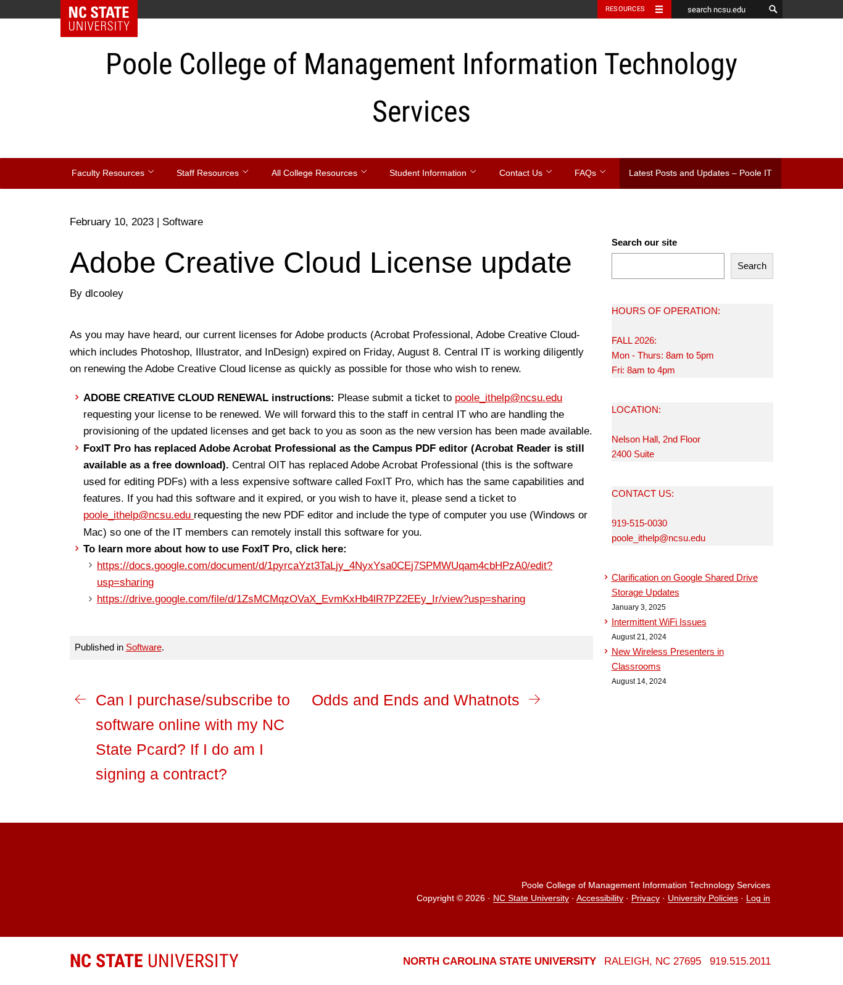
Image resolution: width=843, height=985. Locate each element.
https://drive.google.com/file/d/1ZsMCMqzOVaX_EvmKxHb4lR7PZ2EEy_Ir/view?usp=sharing (311, 599)
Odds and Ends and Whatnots (416, 700)
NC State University (531, 899)
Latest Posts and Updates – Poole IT (700, 173)
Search (751, 265)
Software (144, 647)
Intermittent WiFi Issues (659, 622)
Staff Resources (208, 173)
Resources (625, 9)
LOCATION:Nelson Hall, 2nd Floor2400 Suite (656, 431)
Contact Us (522, 173)
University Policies (703, 899)
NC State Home (107, 9)
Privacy (645, 899)
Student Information (429, 173)
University (154, 960)
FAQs (587, 173)
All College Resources (316, 173)
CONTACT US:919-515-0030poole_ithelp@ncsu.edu (658, 515)
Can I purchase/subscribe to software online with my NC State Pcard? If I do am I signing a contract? (193, 737)
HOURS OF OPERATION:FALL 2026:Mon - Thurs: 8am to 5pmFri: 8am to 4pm (666, 340)
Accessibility (599, 899)
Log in (758, 899)
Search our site (644, 242)
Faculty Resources (109, 173)
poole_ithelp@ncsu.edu (508, 398)
